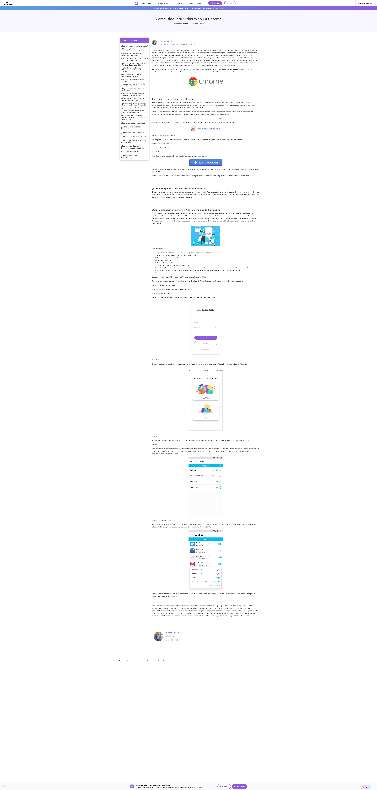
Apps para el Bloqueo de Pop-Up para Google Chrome (133, 85)
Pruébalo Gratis (239, 786)
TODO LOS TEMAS (130, 40)
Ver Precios (230, 3)
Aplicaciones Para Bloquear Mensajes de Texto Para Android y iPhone (134, 70)
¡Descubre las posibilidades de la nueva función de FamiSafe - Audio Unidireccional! (188, 8)
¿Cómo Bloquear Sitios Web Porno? (134, 108)
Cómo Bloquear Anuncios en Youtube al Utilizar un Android (135, 59)
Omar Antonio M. (165, 41)
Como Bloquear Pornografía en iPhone (133, 80)
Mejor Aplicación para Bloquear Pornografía (133, 90)
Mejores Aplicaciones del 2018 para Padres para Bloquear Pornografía (134, 104)
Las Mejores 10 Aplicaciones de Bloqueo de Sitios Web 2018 (133, 99)
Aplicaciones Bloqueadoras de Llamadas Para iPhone (132, 54)
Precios (190, 3)
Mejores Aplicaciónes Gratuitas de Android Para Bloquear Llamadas (134, 50)
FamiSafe (155, 213)
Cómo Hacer (127, 661)
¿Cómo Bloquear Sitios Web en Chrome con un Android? (133, 111)
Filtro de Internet (174, 44)
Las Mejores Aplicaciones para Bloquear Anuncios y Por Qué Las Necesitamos (134, 117)
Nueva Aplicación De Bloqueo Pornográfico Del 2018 (132, 75)
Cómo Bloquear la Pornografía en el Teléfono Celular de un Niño (134, 64)
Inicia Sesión (224, 786)
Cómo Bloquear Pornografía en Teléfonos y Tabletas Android (133, 94)
